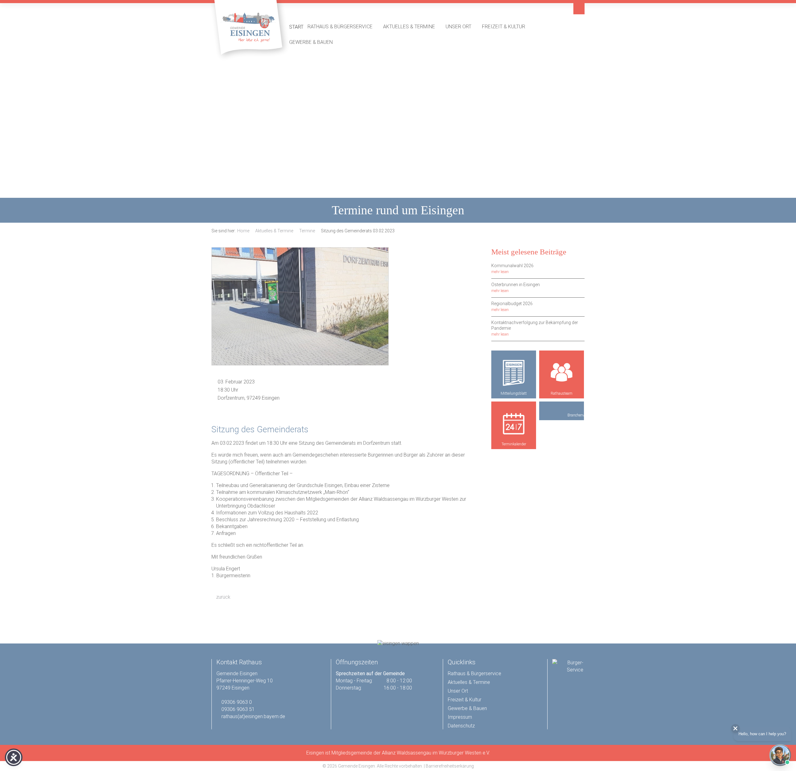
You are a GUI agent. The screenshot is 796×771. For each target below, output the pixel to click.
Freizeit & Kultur (507, 26)
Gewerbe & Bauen (314, 42)
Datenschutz (461, 726)
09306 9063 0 (236, 702)
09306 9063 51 (238, 709)
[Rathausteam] (561, 373)
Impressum (460, 717)
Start (296, 27)
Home (243, 230)
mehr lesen (500, 272)
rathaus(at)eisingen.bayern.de (253, 716)
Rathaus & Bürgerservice (343, 26)
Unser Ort (462, 26)
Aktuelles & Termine (412, 26)
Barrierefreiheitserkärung (450, 766)
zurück (222, 597)
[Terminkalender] (513, 424)
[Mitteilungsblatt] (513, 373)
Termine (307, 230)
